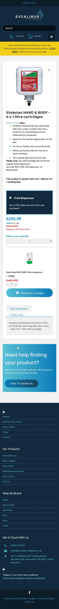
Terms (5, 432)
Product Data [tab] (16, 315)
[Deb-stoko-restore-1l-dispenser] (29, 266)
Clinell (5, 500)
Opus (5, 521)
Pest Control (8, 476)
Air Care (6, 482)
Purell (5, 526)
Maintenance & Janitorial (13, 471)
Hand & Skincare (10, 456)
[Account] (17, 38)
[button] (49, 69)
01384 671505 (29, 3)
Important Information (12, 422)
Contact (6, 437)
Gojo (5, 515)
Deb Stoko (7, 510)
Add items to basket (32, 293)
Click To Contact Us (21, 383)
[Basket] (33, 38)
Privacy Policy (9, 427)
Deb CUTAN (8, 505)
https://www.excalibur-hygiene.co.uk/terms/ (24, 578)
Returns (6, 417)
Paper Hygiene (9, 461)
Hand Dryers (8, 466)
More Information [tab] (18, 309)
